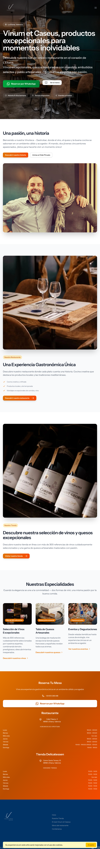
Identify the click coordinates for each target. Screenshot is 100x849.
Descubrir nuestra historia (15, 155)
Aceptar (91, 845)
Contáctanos (57, 829)
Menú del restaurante (60, 825)
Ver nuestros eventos (78, 649)
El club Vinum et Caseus (61, 822)
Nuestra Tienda (58, 818)
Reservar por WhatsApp (23, 83)
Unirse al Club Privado (41, 155)
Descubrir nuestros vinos (14, 658)
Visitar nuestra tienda (14, 556)
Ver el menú (55, 83)
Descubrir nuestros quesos (48, 652)
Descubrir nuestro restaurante (17, 398)
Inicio (54, 815)
